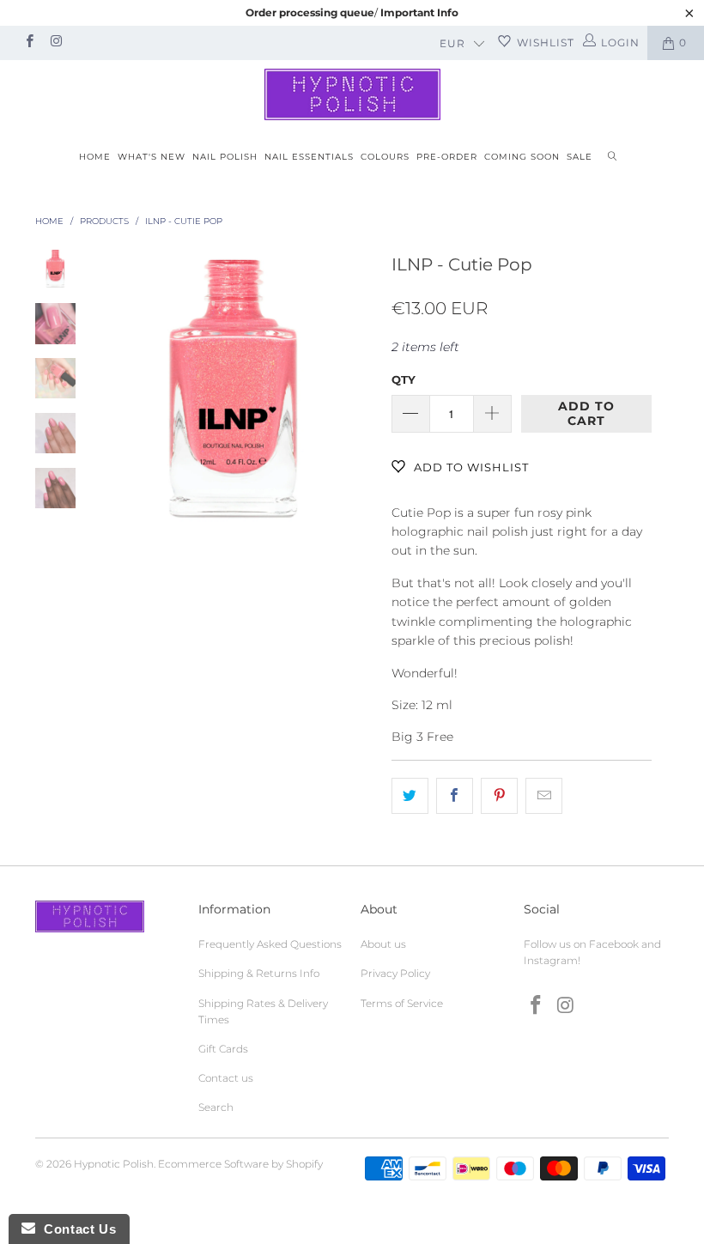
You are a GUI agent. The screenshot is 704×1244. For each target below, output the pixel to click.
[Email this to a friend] (543, 796)
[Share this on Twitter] (409, 796)
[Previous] (109, 389)
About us (383, 944)
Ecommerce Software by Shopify (240, 1163)
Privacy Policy (395, 973)
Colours (385, 156)
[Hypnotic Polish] (352, 94)
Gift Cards (223, 1048)
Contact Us (75, 1229)
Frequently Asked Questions (270, 944)
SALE (579, 156)
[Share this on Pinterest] (499, 796)
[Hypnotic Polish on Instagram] (55, 42)
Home (95, 156)
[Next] (358, 389)
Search (216, 1107)
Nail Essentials (309, 156)
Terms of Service (402, 1003)
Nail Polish (225, 156)
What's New (151, 156)
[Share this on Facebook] (454, 796)
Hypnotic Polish (114, 1163)
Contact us (225, 1077)
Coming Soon (522, 156)
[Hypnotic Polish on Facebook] (28, 42)
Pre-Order (446, 156)
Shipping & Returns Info (258, 973)
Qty (403, 379)
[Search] (612, 157)
